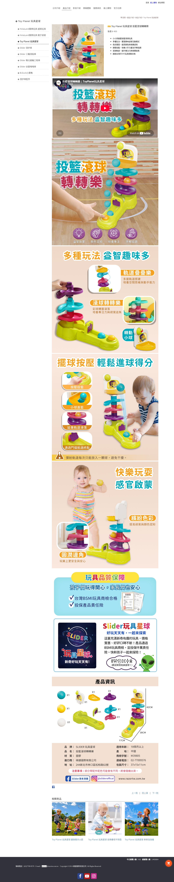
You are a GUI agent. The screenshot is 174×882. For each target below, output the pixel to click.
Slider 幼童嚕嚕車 (28, 66)
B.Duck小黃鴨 (26, 72)
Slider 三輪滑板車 (28, 54)
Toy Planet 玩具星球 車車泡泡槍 (139, 839)
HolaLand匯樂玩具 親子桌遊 (33, 35)
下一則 (155, 793)
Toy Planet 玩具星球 (29, 41)
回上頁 (145, 793)
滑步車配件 (25, 79)
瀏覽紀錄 (169, 2)
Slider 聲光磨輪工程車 (30, 60)
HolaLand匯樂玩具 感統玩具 (33, 28)
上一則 (135, 793)
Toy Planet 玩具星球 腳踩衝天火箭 (67, 839)
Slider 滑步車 (26, 47)
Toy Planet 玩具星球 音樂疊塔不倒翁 (105, 839)
